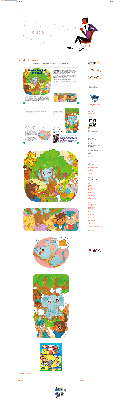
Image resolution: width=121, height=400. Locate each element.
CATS (89, 211)
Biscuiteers (90, 208)
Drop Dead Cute (91, 188)
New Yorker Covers (92, 220)
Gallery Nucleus (91, 189)
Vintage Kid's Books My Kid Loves (95, 226)
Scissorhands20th (91, 195)
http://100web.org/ (92, 113)
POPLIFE (90, 164)
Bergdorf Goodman (92, 207)
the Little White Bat (92, 198)
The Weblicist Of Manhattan (93, 224)
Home (51, 380)
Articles (24, 373)
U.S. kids (90, 185)
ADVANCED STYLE (92, 204)
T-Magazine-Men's (92, 221)
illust (89, 161)
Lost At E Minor (91, 194)
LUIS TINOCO (91, 217)
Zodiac (89, 173)
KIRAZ (89, 216)
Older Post (82, 380)
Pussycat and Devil (92, 167)
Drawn (89, 186)
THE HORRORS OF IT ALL (93, 223)
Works (30, 373)
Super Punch (90, 197)
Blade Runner (91, 210)
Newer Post (20, 380)
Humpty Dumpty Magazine (28, 60)
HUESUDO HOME (92, 191)
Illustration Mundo (91, 192)
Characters (90, 170)
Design (89, 169)
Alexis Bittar (90, 205)
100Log (60, 6)
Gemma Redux (91, 214)
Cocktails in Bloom (92, 213)
